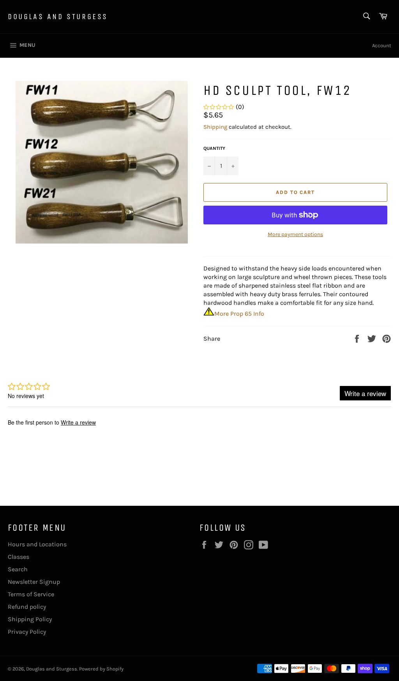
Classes (18, 556)
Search (18, 569)
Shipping (215, 126)
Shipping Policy (30, 619)
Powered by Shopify (101, 669)
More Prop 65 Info (239, 313)
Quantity (214, 148)
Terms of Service (31, 594)
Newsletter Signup (34, 581)
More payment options (295, 234)
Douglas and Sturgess (58, 16)
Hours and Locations (37, 544)
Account (381, 45)
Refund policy (27, 606)
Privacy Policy (27, 631)
